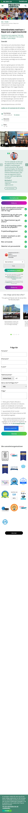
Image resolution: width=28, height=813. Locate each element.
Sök (25, 5)
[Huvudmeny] (2, 5)
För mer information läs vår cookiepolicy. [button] (10, 807)
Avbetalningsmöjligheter (10, 276)
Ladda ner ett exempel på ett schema (13, 108)
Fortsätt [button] (7, 810)
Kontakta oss (23, 1)
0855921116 (9, 282)
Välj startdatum (9, 262)
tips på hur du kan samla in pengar (15, 278)
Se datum (17, 115)
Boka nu (14, 203)
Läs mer (14, 533)
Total (13, 266)
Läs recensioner (10, 188)
